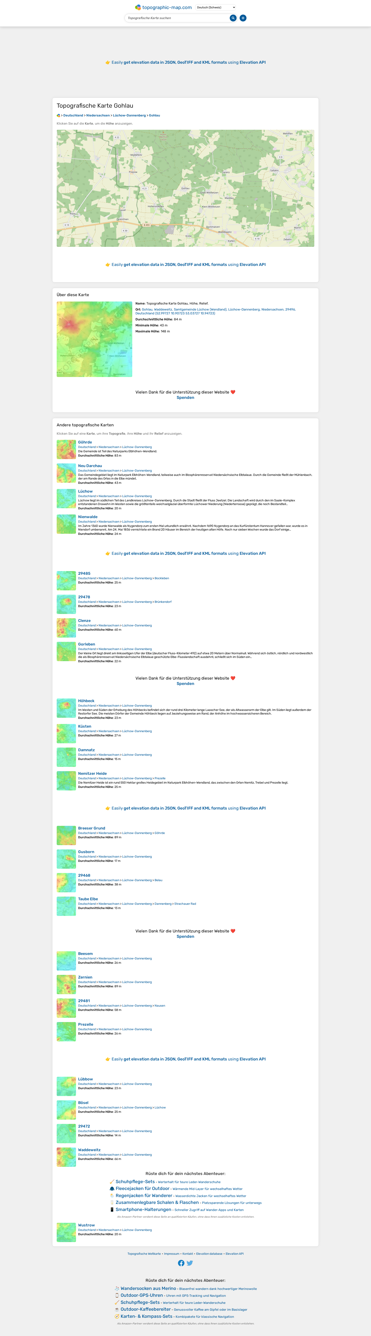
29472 (84, 1126)
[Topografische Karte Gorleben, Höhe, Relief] (66, 652)
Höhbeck (86, 700)
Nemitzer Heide (92, 773)
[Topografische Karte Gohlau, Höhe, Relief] (94, 339)
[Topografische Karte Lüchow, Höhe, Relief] (66, 499)
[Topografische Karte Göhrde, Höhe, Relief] (66, 449)
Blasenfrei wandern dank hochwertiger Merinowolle (218, 1289)
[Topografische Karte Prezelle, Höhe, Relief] (66, 1031)
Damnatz (86, 750)
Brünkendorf (163, 602)
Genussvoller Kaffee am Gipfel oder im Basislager (210, 1310)
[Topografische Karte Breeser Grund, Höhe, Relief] (66, 835)
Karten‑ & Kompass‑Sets (146, 1316)
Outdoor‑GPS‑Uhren (142, 1295)
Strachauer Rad (185, 904)
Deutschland (87, 447)
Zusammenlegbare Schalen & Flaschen (157, 1202)
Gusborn (86, 851)
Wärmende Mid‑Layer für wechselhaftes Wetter (208, 1189)
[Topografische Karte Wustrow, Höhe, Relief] (66, 1232)
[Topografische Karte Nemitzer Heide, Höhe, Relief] (66, 780)
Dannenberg (163, 904)
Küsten (84, 726)
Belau (158, 880)
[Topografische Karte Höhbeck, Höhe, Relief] (66, 709)
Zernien (85, 977)
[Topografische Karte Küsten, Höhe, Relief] (66, 733)
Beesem (85, 953)
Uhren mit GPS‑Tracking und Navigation (196, 1296)
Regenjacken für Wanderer (144, 1195)
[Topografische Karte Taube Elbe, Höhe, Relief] (66, 906)
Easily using (189, 62)
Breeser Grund (91, 828)
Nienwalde (87, 516)
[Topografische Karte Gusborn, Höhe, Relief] (66, 859)
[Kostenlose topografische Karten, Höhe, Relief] (58, 115)
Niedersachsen (109, 447)
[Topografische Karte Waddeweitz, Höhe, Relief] (66, 1157)
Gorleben (86, 644)
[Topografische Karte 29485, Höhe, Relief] (66, 580)
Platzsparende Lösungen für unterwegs (232, 1203)
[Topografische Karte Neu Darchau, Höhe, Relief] (66, 474)
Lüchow (85, 491)
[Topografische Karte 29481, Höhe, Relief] (66, 1008)
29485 (84, 573)
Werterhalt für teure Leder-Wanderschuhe (189, 1182)
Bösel (83, 1102)
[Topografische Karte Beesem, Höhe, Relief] (66, 961)
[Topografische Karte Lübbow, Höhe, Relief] (66, 1086)
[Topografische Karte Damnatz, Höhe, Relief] (66, 757)
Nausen (160, 1005)
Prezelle (160, 778)
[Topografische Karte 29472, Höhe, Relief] (66, 1133)
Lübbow (85, 1079)
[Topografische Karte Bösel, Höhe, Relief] (66, 1110)
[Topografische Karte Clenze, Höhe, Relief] (66, 628)
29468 (84, 875)
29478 (84, 597)
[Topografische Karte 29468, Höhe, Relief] (66, 882)
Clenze (84, 620)
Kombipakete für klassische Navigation (205, 1317)
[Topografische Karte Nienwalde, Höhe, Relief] (66, 525)
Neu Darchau (90, 465)
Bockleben (162, 578)
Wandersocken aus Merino (148, 1288)
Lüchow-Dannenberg (137, 447)
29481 (84, 1000)
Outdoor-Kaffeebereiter (146, 1309)
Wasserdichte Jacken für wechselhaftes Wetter (210, 1196)
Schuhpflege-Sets (135, 1181)
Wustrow (86, 1225)
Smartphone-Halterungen (143, 1209)
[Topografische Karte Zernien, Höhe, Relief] (66, 984)
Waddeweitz (89, 1150)
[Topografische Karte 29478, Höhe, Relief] (66, 604)
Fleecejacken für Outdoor (142, 1188)
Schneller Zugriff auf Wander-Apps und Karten (209, 1210)
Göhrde (85, 442)
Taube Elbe (88, 899)
